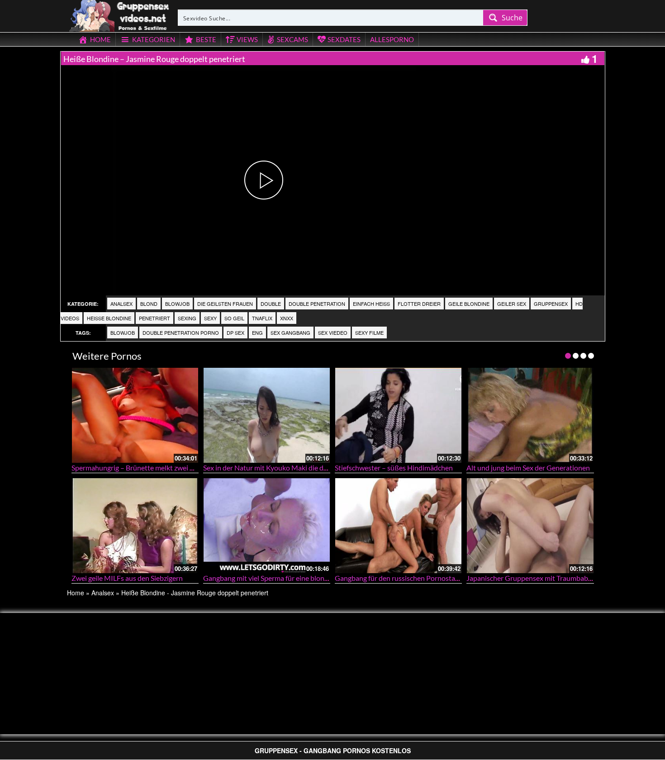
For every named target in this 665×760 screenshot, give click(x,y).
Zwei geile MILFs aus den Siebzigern (127, 578)
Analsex (121, 303)
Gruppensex (551, 303)
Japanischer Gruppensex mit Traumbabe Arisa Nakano (550, 578)
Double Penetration (317, 303)
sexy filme (369, 332)
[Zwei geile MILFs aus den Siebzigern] (135, 525)
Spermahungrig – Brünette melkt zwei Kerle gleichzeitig (156, 467)
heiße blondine (109, 318)
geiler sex (511, 303)
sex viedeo (332, 332)
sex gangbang (290, 332)
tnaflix (262, 318)
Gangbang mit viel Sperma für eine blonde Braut (277, 578)
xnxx (286, 318)
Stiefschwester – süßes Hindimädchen (394, 467)
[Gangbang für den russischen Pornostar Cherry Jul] (398, 525)
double (271, 303)
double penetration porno (180, 332)
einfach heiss (371, 303)
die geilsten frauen (225, 303)
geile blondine (468, 303)
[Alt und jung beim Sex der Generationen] (530, 415)
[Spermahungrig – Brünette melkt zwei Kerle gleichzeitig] (135, 415)
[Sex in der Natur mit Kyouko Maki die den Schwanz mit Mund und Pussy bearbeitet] (266, 415)
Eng (257, 332)
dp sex (235, 332)
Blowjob (177, 303)
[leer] (120, 14)
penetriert (154, 318)
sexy (210, 318)
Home (75, 592)
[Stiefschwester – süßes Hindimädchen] (398, 415)
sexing (187, 318)
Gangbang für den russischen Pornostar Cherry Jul (413, 578)
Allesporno (392, 39)
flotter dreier (419, 303)
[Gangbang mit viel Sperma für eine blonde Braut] (266, 525)
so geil (234, 318)
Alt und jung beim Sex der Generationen (528, 467)
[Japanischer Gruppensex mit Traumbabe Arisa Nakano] (530, 525)
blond (148, 303)
